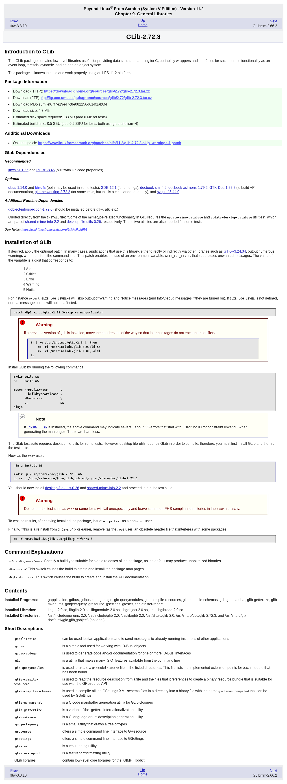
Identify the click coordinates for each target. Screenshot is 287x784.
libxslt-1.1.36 (18, 170)
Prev (14, 21)
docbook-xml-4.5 (153, 187)
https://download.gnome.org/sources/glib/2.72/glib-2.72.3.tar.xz (97, 91)
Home (143, 25)
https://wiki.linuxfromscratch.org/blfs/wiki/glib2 (54, 229)
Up (142, 20)
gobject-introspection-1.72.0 (30, 209)
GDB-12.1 (109, 187)
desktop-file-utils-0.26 (84, 222)
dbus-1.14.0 (17, 187)
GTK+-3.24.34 (235, 251)
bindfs (40, 187)
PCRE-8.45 (45, 170)
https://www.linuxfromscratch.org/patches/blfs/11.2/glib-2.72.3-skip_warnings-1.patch (109, 143)
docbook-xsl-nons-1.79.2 (188, 187)
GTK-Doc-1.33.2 (222, 187)
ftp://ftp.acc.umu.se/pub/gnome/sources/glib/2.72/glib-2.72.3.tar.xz (96, 98)
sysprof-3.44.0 (168, 192)
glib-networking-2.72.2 (52, 192)
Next (273, 21)
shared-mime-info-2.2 (42, 222)
